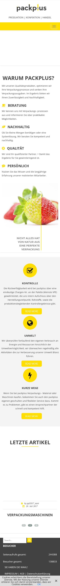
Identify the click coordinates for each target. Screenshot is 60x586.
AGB (22, 573)
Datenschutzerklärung (38, 573)
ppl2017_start (33, 503)
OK (39, 584)
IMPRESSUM (11, 573)
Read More (31, 311)
